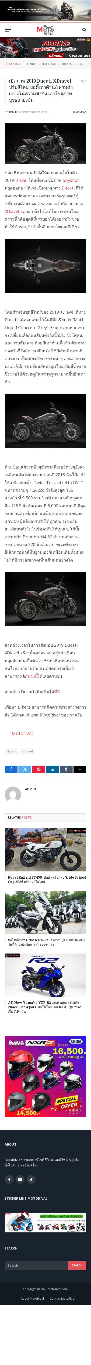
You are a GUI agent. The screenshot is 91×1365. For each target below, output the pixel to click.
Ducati (68, 188)
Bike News (79, 112)
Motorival (22, 733)
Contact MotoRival (62, 1298)
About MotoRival (32, 1298)
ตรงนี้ (33, 676)
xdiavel (27, 751)
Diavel (21, 180)
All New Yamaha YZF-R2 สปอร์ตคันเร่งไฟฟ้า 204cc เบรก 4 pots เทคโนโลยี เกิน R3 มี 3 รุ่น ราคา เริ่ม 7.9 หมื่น (45, 1007)
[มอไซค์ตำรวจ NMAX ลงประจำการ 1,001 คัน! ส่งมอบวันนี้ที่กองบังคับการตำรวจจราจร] (45, 912)
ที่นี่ (57, 691)
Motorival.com (58, 1289)
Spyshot (71, 180)
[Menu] (8, 29)
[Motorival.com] (45, 29)
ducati (11, 751)
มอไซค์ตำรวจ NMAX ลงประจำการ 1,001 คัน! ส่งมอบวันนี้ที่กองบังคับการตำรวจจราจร (46, 942)
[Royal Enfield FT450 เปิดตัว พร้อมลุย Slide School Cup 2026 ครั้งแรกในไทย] (45, 849)
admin (13, 112)
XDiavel (12, 211)
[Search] (83, 29)
